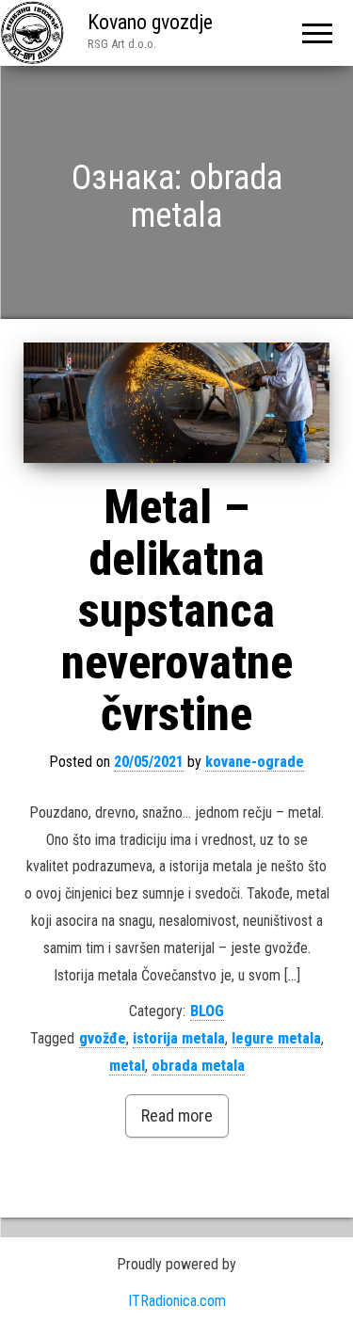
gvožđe (102, 1038)
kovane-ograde (254, 762)
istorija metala (179, 1038)
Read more (177, 1115)
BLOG (207, 1011)
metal (127, 1066)
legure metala (276, 1038)
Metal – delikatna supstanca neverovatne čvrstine (177, 610)
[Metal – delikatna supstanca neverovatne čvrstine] (176, 402)
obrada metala (198, 1066)
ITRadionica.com (177, 1301)
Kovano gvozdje (150, 22)
